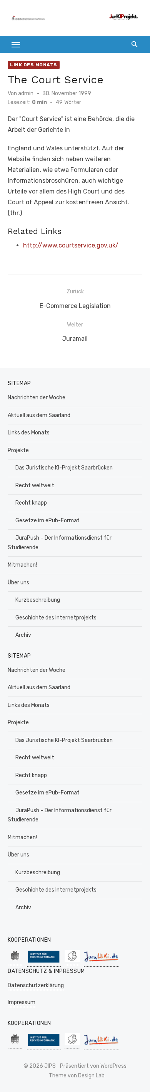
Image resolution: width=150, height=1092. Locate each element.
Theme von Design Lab (77, 1075)
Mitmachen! (22, 565)
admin (25, 93)
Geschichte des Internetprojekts (56, 617)
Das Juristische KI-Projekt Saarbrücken (64, 467)
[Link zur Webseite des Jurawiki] (101, 963)
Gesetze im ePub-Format (47, 520)
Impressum (21, 1002)
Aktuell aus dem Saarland (39, 415)
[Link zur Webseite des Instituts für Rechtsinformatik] (44, 963)
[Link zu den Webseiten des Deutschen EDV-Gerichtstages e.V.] (72, 961)
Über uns (18, 582)
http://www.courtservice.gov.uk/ (70, 245)
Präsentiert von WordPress (93, 1066)
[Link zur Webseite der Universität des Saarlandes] (15, 961)
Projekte (18, 450)
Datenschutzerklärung (36, 985)
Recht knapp (31, 503)
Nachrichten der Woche (36, 397)
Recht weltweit (34, 485)
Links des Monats (29, 432)
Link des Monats (33, 64)
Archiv (23, 635)
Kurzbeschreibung (37, 600)
